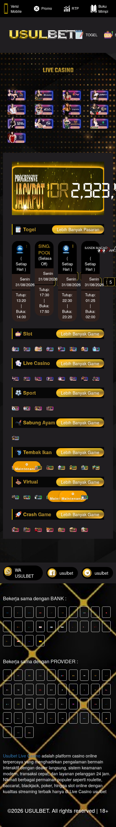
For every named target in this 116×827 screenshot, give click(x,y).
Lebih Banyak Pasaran (78, 229)
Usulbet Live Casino (21, 756)
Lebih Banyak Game (80, 334)
